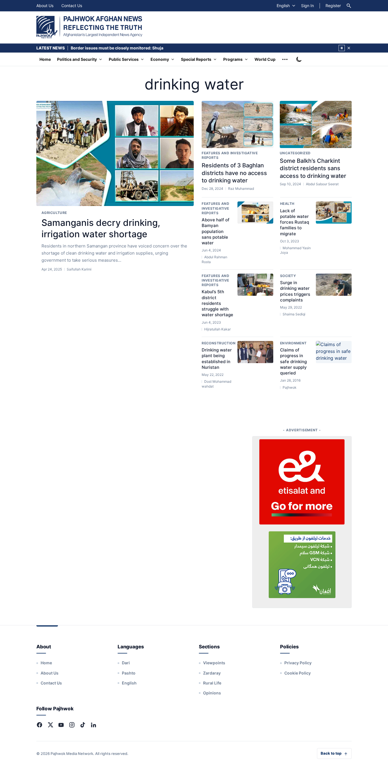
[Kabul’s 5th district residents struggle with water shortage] (255, 285)
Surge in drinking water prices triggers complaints (295, 291)
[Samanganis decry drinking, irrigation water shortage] (115, 153)
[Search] (349, 5)
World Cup (265, 59)
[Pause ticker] (342, 48)
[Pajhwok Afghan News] (89, 27)
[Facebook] (39, 725)
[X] (50, 725)
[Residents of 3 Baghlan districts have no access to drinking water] (238, 124)
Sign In (307, 5)
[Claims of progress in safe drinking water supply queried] (334, 352)
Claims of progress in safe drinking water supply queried (293, 361)
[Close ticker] (349, 48)
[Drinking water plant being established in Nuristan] (255, 352)
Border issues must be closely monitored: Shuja (117, 47)
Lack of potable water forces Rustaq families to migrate (294, 222)
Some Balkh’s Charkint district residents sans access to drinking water (313, 168)
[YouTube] (61, 725)
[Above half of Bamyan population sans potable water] (255, 212)
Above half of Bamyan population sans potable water (216, 231)
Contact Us (71, 5)
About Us (44, 5)
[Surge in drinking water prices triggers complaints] (334, 285)
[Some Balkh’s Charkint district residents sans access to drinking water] (316, 124)
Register (333, 5)
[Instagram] (72, 725)
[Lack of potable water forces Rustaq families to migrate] (334, 212)
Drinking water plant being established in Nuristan (217, 358)
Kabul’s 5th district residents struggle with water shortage (217, 303)
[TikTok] (83, 725)
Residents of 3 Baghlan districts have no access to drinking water (234, 173)
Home (45, 59)
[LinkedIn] (93, 725)
